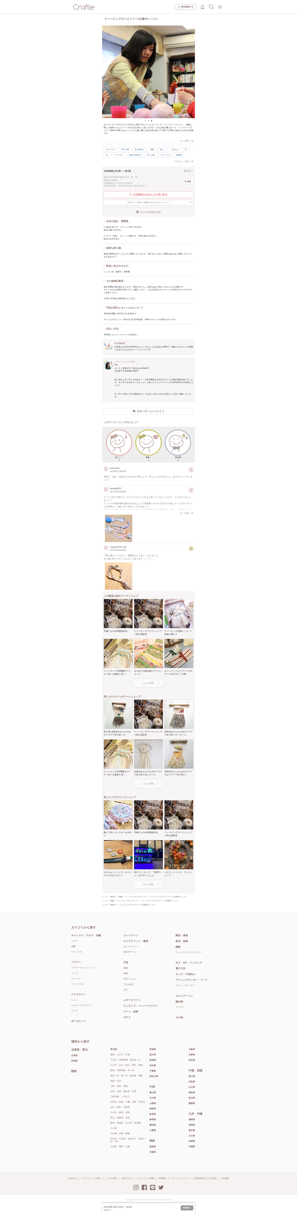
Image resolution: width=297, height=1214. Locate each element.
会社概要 (225, 1178)
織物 (178, 946)
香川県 (192, 1098)
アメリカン (118, 155)
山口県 (192, 1087)
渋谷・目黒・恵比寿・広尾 (123, 1091)
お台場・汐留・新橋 (120, 1133)
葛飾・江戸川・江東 (120, 1054)
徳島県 (192, 1092)
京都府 (152, 1152)
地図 (189, 181)
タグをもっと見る (182, 161)
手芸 (125, 962)
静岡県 (152, 1119)
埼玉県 (152, 1065)
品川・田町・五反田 (120, 1107)
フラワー (76, 962)
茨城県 (152, 1049)
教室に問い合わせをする (150, 411)
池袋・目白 (115, 1081)
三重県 (152, 1130)
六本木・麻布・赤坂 (120, 1112)
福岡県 (192, 1119)
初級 (152, 149)
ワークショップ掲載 (145, 1178)
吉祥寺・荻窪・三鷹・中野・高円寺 (127, 1102)
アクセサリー (78, 994)
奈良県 (192, 1060)
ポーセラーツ (78, 1021)
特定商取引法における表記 (205, 1178)
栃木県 (152, 1054)
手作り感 (125, 149)
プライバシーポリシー (180, 1178)
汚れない (175, 149)
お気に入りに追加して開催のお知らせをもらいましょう (159, 202)
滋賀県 (152, 1146)
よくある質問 (111, 1178)
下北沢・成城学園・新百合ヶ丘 (125, 1060)
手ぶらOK (151, 155)
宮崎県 (192, 1141)
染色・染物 (182, 941)
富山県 (152, 1092)
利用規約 (162, 1178)
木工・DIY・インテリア (189, 962)
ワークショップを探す (91, 1178)
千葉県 (152, 1071)
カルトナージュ (184, 995)
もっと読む (185, 141)
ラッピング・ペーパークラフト (140, 1005)
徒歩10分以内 (135, 155)
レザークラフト (132, 1000)
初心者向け (139, 149)
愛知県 (152, 1125)
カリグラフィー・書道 (135, 941)
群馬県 (152, 1060)
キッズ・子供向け (185, 974)
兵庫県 (192, 1054)
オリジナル (110, 149)
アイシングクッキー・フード (192, 980)
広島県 (192, 1081)
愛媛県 (192, 1103)
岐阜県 (152, 1114)
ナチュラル (165, 155)
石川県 (152, 1098)
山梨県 (152, 1103)
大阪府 (192, 1049)
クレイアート (130, 935)
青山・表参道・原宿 (120, 1117)
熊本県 (192, 1130)
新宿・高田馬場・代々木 (122, 1070)
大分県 (192, 1135)
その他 (179, 1017)
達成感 (179, 155)
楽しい (162, 149)
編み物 (179, 1001)
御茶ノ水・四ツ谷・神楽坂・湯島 (126, 1075)
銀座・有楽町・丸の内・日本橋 (125, 1123)
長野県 (152, 1108)
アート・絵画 (130, 1011)
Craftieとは (72, 1178)
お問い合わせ (127, 1178)
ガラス (127, 1017)
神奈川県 (153, 1076)
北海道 (74, 1055)
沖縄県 (192, 1146)
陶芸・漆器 (182, 935)
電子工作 (180, 968)
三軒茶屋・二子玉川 (120, 1096)
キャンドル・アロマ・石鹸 (86, 935)
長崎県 (192, 1125)
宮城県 (74, 1060)
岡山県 (192, 1076)
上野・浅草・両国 (119, 1086)
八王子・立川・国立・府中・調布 (126, 1065)
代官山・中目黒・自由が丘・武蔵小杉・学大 (127, 1139)
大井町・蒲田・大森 (120, 1146)
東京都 (113, 1049)
